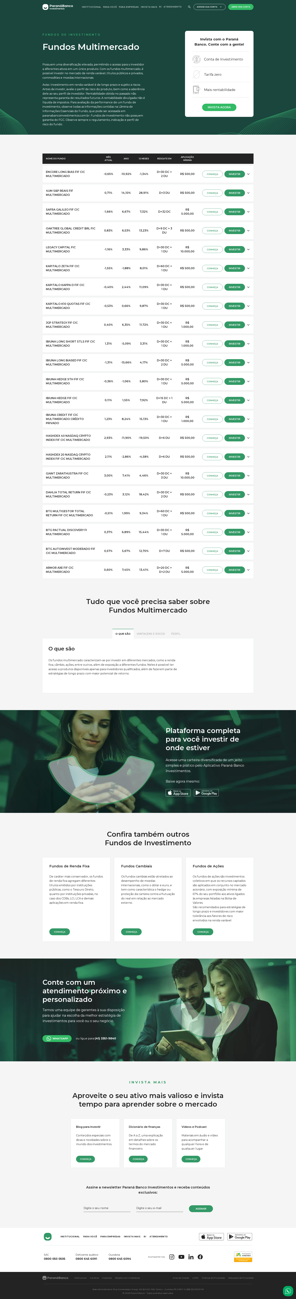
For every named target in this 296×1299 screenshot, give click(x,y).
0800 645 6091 (86, 1258)
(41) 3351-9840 (105, 1038)
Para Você (110, 7)
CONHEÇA (212, 174)
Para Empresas (129, 7)
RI (160, 6)
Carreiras (94, 1278)
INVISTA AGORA (219, 107)
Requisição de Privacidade (241, 1278)
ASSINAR (201, 1208)
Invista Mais (149, 7)
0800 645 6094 (120, 1258)
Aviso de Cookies (181, 1278)
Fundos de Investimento (71, 34)
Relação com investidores (127, 1278)
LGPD (195, 1278)
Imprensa (107, 1278)
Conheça (59, 932)
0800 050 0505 (54, 1258)
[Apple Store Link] (211, 1236)
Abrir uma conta (240, 7)
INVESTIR (234, 174)
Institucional (91, 7)
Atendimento (173, 6)
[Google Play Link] (239, 1236)
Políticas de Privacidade (213, 1278)
